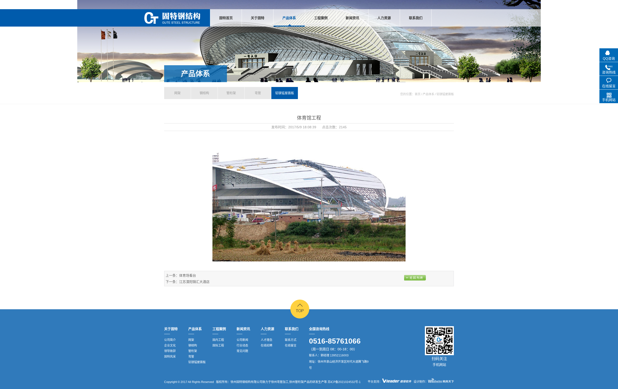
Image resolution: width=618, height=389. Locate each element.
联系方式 (290, 340)
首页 (418, 94)
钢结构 (204, 93)
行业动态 (242, 345)
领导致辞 (170, 351)
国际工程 (218, 345)
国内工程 (218, 340)
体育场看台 (187, 275)
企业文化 (170, 345)
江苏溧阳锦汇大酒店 (194, 282)
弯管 (258, 93)
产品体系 (195, 74)
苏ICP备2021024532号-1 (344, 382)
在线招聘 (266, 345)
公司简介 (170, 340)
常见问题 (242, 351)
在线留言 (290, 345)
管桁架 (231, 93)
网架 (177, 93)
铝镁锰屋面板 (284, 93)
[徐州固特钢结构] (172, 18)
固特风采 (170, 356)
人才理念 (266, 340)
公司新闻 (242, 340)
